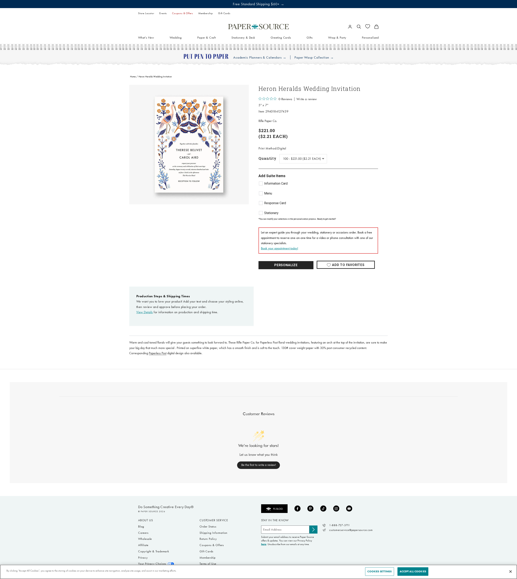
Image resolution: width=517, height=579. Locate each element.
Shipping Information (213, 533)
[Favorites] (367, 26)
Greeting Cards (281, 37)
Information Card (276, 183)
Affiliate (143, 545)
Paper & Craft (206, 37)
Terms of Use (208, 563)
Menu (268, 193)
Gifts (310, 37)
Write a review (306, 99)
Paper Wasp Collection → (314, 57)
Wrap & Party (337, 37)
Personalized (370, 37)
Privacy (143, 557)
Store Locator (146, 13)
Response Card (275, 203)
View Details (144, 312)
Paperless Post (157, 353)
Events (163, 13)
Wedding (176, 37)
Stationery (271, 213)
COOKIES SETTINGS (379, 571)
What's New (146, 37)
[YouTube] (349, 508)
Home (133, 76)
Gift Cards (224, 13)
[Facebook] (297, 508)
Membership (205, 13)
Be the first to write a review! (258, 465)
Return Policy (208, 539)
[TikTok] (323, 508)
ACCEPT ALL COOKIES (413, 571)
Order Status (208, 526)
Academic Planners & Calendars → (259, 57)
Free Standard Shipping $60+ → (258, 4)
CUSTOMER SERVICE (214, 520)
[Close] (510, 571)
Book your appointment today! (279, 248)
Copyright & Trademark (153, 551)
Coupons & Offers (182, 13)
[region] (189, 144)
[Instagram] (336, 508)
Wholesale (145, 539)
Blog (141, 526)
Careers (143, 533)
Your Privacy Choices (152, 563)
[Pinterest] (310, 508)
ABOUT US (145, 520)
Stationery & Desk (243, 37)
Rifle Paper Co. (267, 121)
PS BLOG (278, 508)
